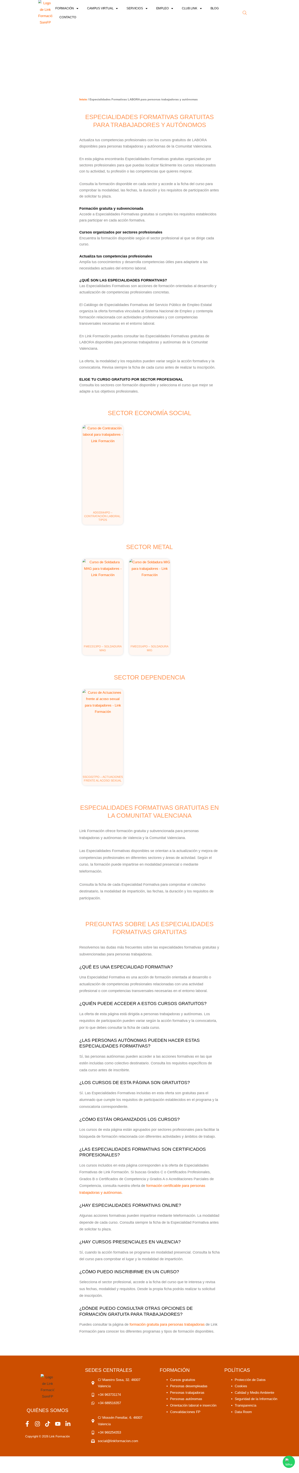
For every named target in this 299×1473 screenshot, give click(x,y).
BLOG (215, 8)
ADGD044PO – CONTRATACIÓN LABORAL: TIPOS (102, 516)
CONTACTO (67, 17)
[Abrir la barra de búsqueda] (245, 13)
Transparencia (245, 1405)
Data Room (243, 1412)
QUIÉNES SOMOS (47, 1410)
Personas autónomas (186, 1399)
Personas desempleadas (188, 1386)
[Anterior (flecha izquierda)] (8, 1469)
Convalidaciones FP (185, 1412)
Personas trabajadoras (187, 1393)
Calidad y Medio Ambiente (254, 1393)
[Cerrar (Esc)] (60, 1461)
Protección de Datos (250, 1380)
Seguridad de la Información (256, 1399)
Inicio (83, 99)
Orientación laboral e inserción (193, 1405)
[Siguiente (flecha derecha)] (25, 1469)
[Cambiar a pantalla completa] (25, 1461)
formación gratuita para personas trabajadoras (167, 1324)
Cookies (241, 1386)
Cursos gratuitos (182, 1380)
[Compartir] (43, 1461)
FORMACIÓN (64, 8)
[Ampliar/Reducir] (8, 1461)
